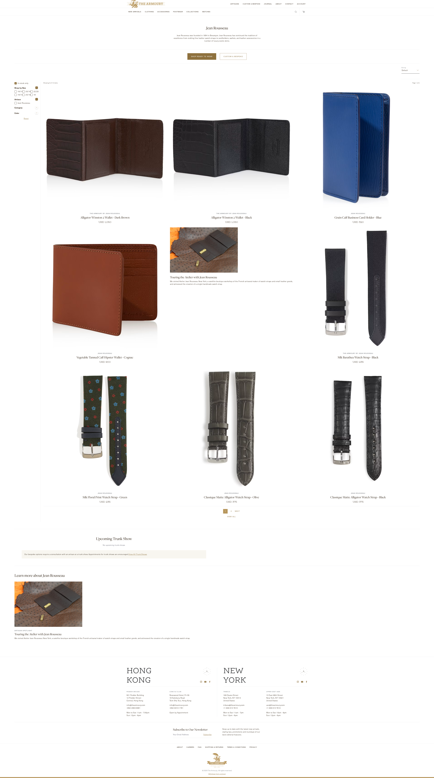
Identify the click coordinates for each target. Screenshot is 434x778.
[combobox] (402, 70)
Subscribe (207, 734)
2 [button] (231, 511)
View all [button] (231, 516)
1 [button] (225, 511)
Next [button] (237, 511)
